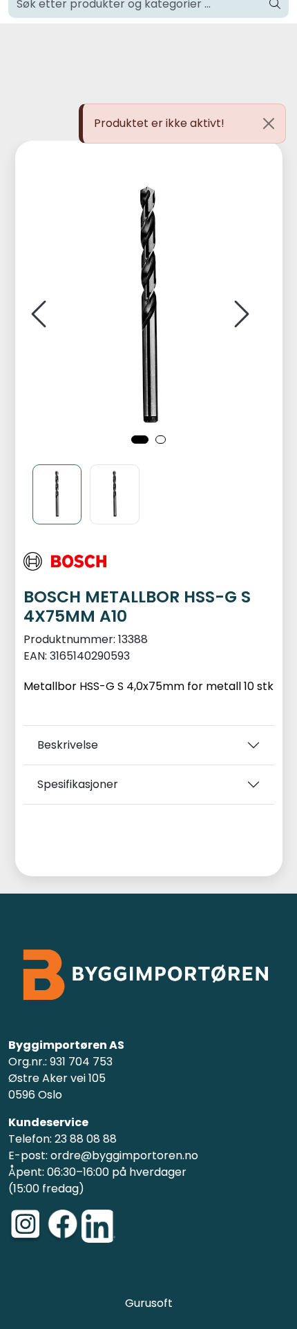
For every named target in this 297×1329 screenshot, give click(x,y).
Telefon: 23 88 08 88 (62, 1139)
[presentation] (40, 314)
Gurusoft (149, 1303)
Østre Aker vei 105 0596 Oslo (57, 1086)
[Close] (268, 123)
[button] (139, 439)
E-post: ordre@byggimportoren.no (103, 1155)
